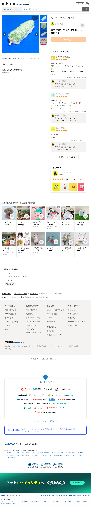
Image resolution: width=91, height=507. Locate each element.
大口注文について (54, 335)
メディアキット (9, 349)
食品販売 (29, 314)
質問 (64, 18)
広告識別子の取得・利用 (44, 346)
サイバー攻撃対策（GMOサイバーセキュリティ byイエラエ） (32, 455)
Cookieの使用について (28, 346)
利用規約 (71, 318)
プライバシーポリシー (59, 346)
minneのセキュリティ (76, 322)
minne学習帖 (52, 314)
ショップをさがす (11, 322)
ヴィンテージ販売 (33, 318)
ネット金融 (77, 501)
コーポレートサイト (41, 421)
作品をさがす (9, 318)
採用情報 (76, 346)
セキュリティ (43, 501)
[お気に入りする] (82, 25)
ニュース (50, 318)
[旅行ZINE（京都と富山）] (61, 60)
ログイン (80, 3)
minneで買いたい (11, 314)
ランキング (8, 325)
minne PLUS (31, 325)
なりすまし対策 (77, 455)
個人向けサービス (5, 503)
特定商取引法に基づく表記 (12, 346)
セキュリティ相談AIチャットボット (74, 452)
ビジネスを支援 (34, 501)
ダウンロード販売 (33, 322)
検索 (85, 9)
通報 (72, 18)
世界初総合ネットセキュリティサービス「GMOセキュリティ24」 (20, 452)
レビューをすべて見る (68, 157)
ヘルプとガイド (74, 314)
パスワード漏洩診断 (45, 452)
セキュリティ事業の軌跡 (10, 457)
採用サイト (53, 421)
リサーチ (63, 501)
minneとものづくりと (55, 310)
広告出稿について (54, 331)
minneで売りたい (32, 310)
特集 (6, 329)
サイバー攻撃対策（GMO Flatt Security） (60, 455)
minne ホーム (6, 293)
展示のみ (68, 40)
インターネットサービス (7, 501)
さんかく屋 (59, 24)
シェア (56, 18)
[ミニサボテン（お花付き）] (61, 97)
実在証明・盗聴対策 (9, 455)
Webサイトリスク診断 (57, 452)
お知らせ (71, 310)
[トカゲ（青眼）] (59, 131)
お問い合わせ (73, 325)
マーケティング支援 (54, 501)
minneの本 (51, 322)
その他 (14, 503)
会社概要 (70, 346)
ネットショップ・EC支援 (22, 501)
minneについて (10, 310)
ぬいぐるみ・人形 (10, 276)
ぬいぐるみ (24, 276)
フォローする (78, 179)
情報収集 (70, 501)
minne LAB (30, 329)
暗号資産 (85, 501)
